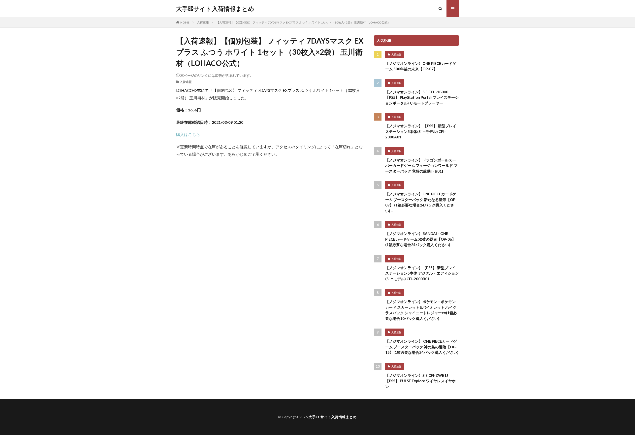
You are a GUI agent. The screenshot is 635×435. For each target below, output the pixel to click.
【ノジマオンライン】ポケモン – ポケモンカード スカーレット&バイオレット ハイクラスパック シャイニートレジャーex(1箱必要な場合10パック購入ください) (421, 310)
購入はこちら (188, 134)
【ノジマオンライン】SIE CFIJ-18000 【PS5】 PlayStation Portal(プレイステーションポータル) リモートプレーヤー (422, 97)
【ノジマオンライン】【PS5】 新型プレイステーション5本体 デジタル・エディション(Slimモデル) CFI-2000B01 (422, 273)
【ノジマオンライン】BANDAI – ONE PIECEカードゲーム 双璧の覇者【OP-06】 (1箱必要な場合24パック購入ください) (420, 239)
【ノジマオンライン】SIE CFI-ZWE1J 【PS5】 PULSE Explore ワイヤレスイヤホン (420, 381)
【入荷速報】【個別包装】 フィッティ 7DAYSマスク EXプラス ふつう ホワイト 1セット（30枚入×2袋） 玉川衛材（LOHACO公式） (303, 22)
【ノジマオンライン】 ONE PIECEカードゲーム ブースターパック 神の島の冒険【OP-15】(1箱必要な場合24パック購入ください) (421, 347)
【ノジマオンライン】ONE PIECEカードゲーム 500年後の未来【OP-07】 (420, 66)
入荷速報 (203, 22)
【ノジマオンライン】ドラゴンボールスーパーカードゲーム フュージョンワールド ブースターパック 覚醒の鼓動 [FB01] (421, 165)
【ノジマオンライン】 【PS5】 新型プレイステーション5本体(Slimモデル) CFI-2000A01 (420, 131)
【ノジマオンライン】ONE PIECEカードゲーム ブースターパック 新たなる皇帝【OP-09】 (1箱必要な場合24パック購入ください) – (421, 202)
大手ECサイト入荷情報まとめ (215, 9)
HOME (185, 22)
